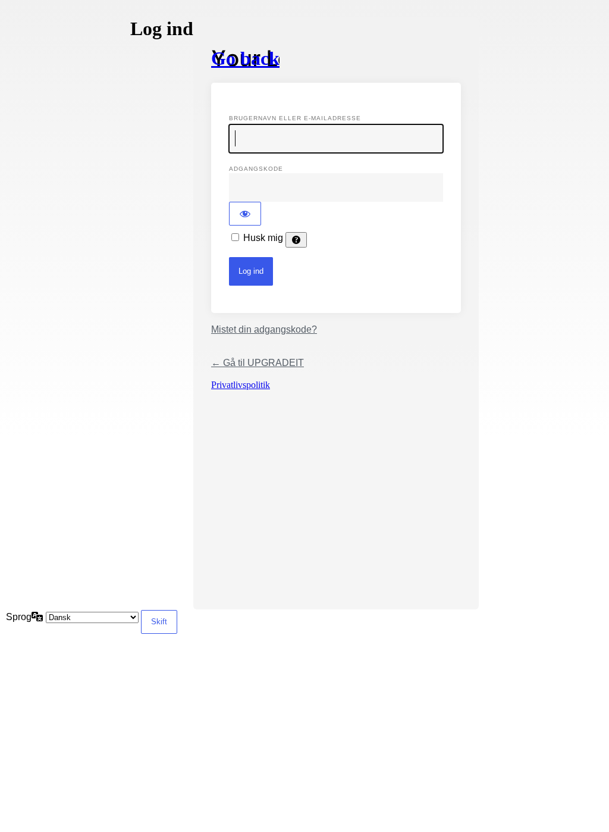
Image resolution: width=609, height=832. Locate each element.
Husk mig (263, 238)
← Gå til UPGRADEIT (257, 363)
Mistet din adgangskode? (264, 329)
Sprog (19, 617)
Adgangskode (256, 168)
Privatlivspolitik (240, 385)
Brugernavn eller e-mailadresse (295, 118)
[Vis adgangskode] (245, 214)
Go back (245, 58)
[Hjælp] (296, 240)
